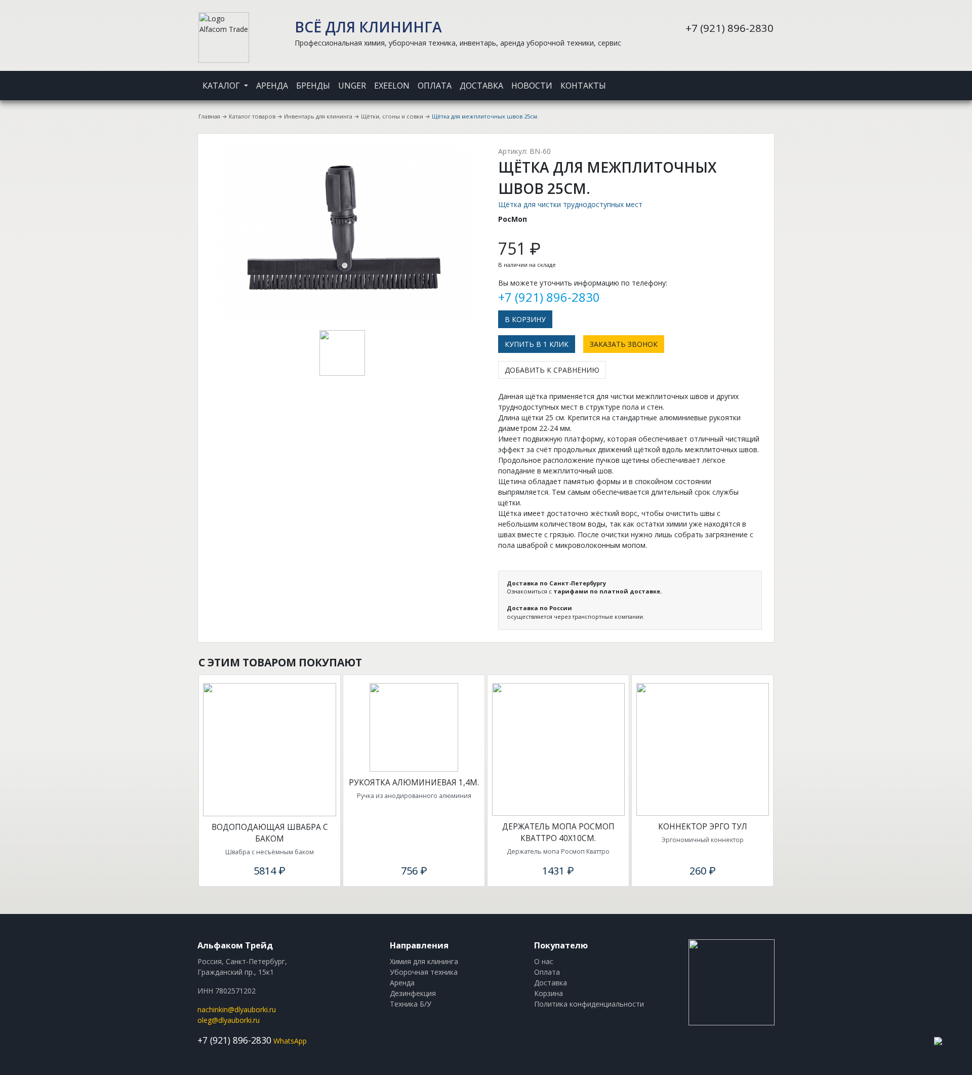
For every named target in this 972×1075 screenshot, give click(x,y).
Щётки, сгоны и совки (392, 116)
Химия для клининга (424, 961)
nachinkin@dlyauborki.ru (236, 1009)
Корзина (548, 993)
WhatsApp (290, 1041)
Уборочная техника (424, 972)
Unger (352, 85)
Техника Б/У (410, 1004)
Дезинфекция (413, 993)
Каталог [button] (222, 85)
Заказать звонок (624, 344)
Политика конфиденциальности (589, 1004)
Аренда (272, 85)
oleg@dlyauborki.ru (228, 1020)
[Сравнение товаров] (759, 79)
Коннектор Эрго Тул (702, 826)
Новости (531, 85)
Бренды (313, 85)
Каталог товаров (252, 116)
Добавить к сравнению (552, 370)
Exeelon (392, 85)
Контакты (583, 85)
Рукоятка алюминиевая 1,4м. (414, 782)
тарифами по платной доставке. (607, 591)
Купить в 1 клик (537, 344)
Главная (209, 116)
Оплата (435, 85)
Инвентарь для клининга (318, 116)
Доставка (481, 85)
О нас (543, 961)
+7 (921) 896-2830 (729, 28)
